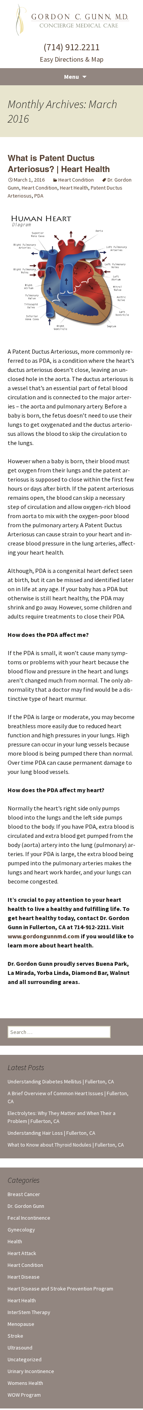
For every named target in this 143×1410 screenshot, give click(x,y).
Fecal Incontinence (29, 1217)
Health (15, 1241)
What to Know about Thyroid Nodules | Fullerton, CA (66, 1144)
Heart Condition (76, 179)
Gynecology (21, 1229)
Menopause (21, 1324)
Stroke (15, 1335)
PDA (38, 195)
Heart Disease (24, 1276)
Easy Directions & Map (71, 59)
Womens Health (25, 1383)
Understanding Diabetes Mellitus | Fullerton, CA (61, 1081)
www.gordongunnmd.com (44, 936)
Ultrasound (20, 1347)
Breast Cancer (24, 1194)
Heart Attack (22, 1253)
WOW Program (24, 1394)
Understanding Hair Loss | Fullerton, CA (51, 1132)
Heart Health (74, 187)
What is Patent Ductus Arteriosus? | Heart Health (59, 163)
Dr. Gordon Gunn (26, 1206)
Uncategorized (25, 1359)
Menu (71, 76)
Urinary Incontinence (31, 1371)
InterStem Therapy (29, 1312)
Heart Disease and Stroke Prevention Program (60, 1288)
